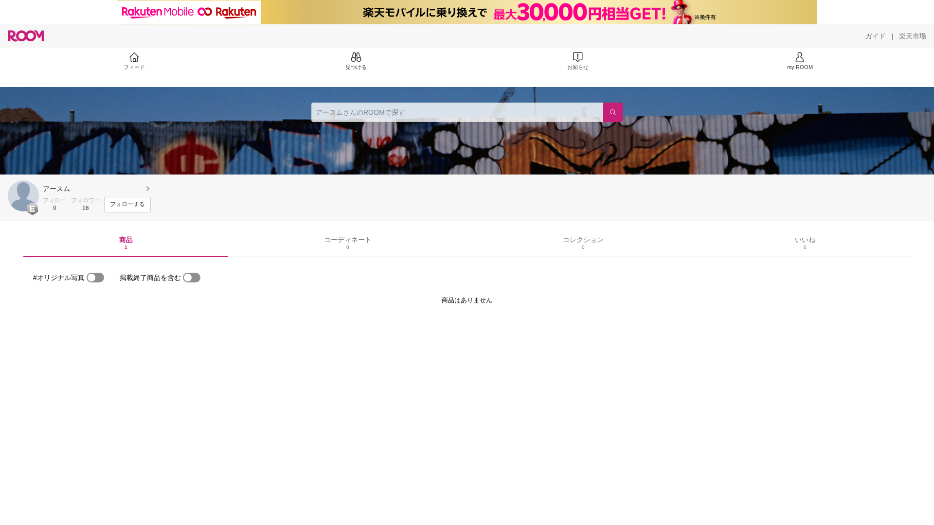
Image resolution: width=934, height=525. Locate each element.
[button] (23, 195)
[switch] (95, 277)
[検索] (613, 112)
